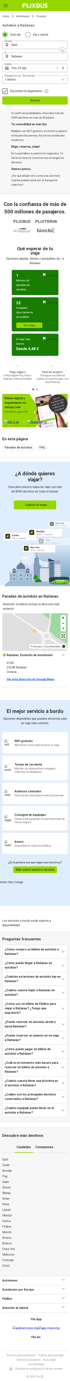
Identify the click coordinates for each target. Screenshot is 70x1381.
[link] (35, 523)
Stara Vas (8, 1249)
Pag (4, 1176)
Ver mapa (29, 325)
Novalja (7, 1170)
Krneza (6, 1238)
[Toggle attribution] (63, 646)
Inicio (6, 16)
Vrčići (6, 1265)
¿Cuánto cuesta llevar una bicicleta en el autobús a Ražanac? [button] (31, 1083)
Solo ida (15, 34)
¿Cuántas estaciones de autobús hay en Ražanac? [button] (33, 979)
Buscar (35, 100)
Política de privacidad (50, 1355)
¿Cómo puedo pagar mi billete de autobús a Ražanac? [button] (28, 1051)
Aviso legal (49, 1359)
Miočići (7, 1232)
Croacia (41, 16)
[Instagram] (34, 1346)
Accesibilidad (36, 1364)
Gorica (6, 1221)
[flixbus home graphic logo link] (35, 5)
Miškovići (8, 1254)
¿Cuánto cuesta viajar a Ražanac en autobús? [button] (30, 992)
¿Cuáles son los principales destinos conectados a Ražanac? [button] (30, 1097)
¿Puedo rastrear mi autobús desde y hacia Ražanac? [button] (30, 1024)
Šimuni (6, 1187)
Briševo (7, 1243)
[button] (35, 45)
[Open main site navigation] (5, 5)
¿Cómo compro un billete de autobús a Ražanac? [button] (32, 952)
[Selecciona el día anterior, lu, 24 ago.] (57, 68)
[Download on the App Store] (49, 1328)
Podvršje (8, 1260)
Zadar (6, 1165)
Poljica (6, 1226)
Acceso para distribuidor (21, 1355)
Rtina (5, 1204)
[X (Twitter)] (37, 1346)
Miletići (7, 1215)
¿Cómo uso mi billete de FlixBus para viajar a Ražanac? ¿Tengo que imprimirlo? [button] (30, 1008)
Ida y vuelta (40, 34)
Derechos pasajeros (29, 1359)
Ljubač (6, 1210)
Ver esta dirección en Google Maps (31, 679)
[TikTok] (39, 1346)
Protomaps (36, 646)
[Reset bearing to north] (63, 628)
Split (5, 1159)
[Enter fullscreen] (63, 636)
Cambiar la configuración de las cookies (39, 1368)
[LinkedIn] (36, 1346)
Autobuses (22, 16)
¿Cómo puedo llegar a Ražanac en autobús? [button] (28, 965)
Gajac (5, 1182)
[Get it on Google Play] (25, 1328)
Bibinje (6, 1193)
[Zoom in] (63, 618)
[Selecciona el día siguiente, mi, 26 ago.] (63, 68)
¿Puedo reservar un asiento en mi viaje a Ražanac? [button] (32, 1038)
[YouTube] (35, 1346)
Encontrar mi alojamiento (26, 91)
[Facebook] (33, 1346)
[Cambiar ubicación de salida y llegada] (62, 50)
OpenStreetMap (53, 646)
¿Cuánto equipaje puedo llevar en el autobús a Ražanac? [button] (29, 1110)
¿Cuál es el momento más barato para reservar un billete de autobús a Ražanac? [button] (31, 1067)
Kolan (6, 1198)
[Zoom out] (63, 623)
